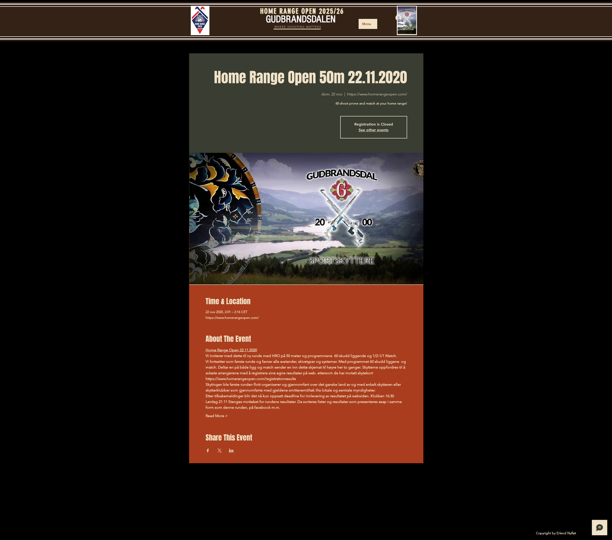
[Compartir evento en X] (219, 450)
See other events (373, 130)
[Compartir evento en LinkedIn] (231, 450)
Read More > (217, 415)
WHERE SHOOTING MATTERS (298, 26)
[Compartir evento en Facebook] (208, 450)
